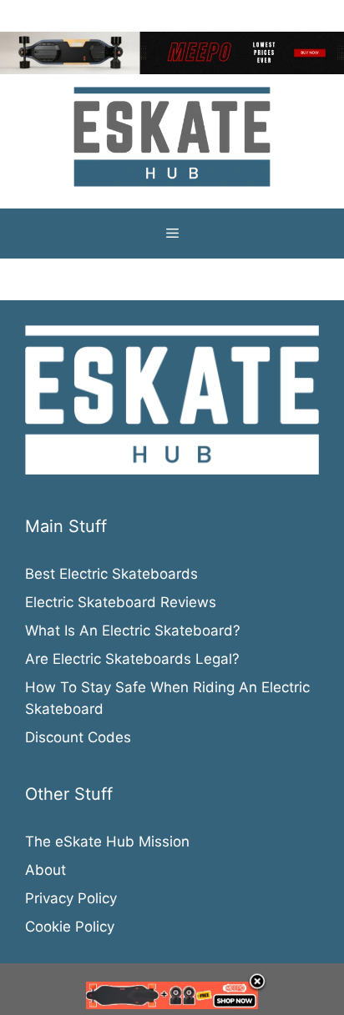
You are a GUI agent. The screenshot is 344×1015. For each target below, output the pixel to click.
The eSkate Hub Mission (107, 841)
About (45, 870)
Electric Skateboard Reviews (120, 602)
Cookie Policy (69, 926)
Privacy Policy (71, 898)
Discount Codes (78, 737)
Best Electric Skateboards (111, 573)
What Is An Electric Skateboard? (132, 630)
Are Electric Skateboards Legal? (132, 659)
